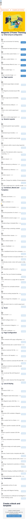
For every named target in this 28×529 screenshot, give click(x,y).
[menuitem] (14, 3)
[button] (14, 1)
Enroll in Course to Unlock (14, 516)
